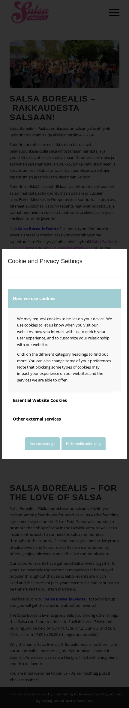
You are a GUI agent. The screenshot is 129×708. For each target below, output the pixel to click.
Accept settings (42, 443)
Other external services (37, 419)
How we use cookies (34, 298)
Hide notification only (83, 443)
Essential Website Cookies (40, 400)
